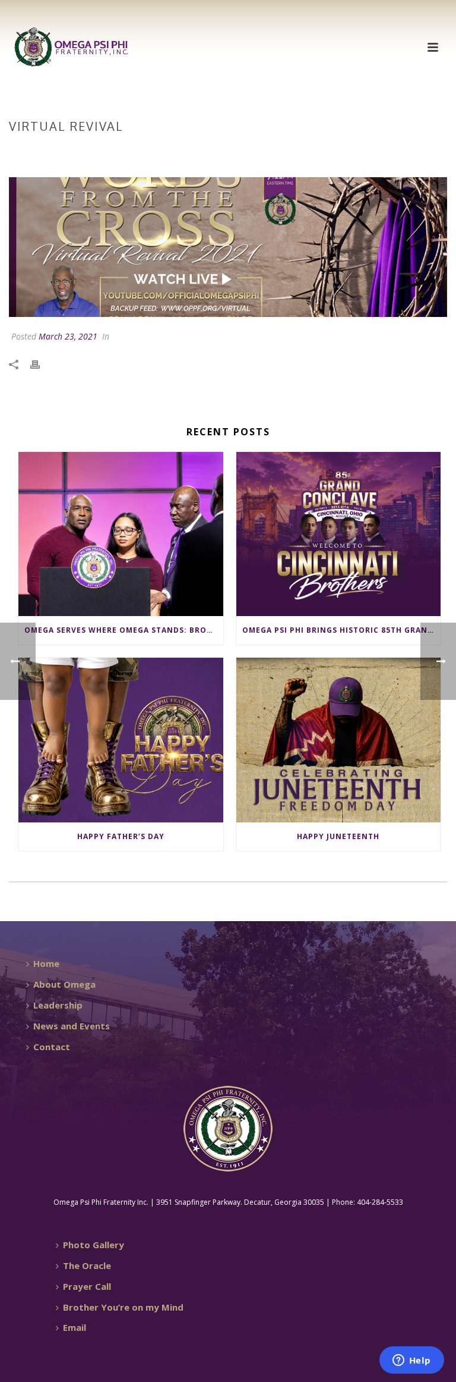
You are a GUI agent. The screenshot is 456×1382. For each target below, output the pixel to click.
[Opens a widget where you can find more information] (411, 1361)
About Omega (64, 984)
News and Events (71, 1026)
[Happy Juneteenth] (338, 740)
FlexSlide (347, 151)
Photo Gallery (93, 1245)
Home (310, 151)
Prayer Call (87, 1286)
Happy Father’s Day (120, 836)
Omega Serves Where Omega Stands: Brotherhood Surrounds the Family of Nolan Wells (123, 630)
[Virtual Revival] (228, 247)
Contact (51, 1047)
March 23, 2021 (68, 336)
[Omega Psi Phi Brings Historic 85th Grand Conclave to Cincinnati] (338, 534)
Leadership (58, 1005)
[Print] (41, 363)
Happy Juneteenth (338, 836)
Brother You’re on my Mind (123, 1307)
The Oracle (87, 1265)
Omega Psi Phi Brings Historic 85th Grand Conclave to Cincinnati (341, 630)
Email (74, 1327)
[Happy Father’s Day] (120, 740)
